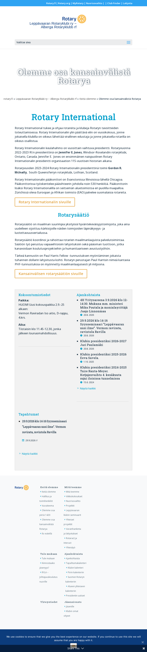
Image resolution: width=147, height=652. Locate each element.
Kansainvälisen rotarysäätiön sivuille (51, 273)
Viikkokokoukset (74, 496)
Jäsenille (70, 606)
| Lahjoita (126, 3)
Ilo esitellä (47, 533)
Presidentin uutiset (75, 595)
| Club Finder (112, 3)
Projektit (70, 505)
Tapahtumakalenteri (76, 563)
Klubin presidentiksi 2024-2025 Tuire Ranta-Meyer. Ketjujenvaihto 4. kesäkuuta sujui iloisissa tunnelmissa (103, 372)
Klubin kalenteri (75, 567)
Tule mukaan (48, 553)
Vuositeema (48, 505)
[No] (142, 642)
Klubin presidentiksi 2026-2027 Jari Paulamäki (103, 343)
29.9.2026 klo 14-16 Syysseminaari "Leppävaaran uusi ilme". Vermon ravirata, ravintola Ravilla (44, 426)
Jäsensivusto (72, 602)
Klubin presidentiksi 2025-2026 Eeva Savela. (103, 356)
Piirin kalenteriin (76, 572)
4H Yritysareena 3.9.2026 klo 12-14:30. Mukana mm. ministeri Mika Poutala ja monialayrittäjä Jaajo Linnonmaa (104, 305)
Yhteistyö (70, 547)
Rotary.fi (51, 3)
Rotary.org (64, 3)
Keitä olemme (87, 98)
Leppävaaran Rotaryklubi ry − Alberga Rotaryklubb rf (46, 98)
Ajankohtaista (73, 553)
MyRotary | (79, 3)
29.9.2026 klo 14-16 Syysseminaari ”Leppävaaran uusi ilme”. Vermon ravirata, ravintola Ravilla (102, 326)
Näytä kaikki (88, 388)
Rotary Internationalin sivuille (45, 202)
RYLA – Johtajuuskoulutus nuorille (48, 577)
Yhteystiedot (48, 602)
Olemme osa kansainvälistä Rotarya (47, 524)
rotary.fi (8, 98)
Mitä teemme (73, 487)
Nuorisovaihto (94, 3)
